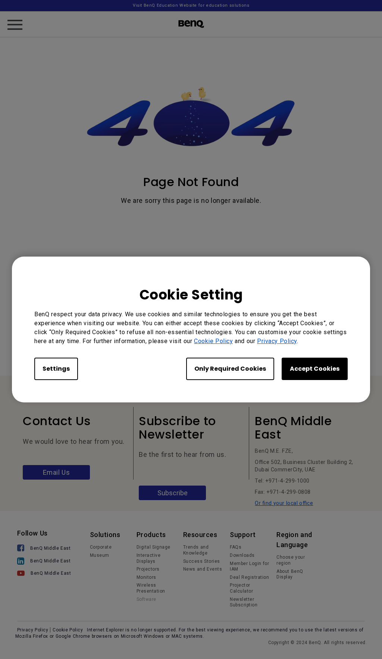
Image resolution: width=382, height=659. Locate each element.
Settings (56, 368)
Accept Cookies (314, 368)
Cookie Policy (213, 341)
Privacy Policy (277, 341)
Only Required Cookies (230, 368)
